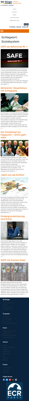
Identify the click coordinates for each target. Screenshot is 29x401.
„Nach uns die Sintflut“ (13, 175)
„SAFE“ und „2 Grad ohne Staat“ (10, 323)
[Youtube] (10, 380)
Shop (4, 355)
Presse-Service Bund (14, 17)
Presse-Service (6, 369)
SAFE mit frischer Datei (13, 260)
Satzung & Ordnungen (8, 337)
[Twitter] (27, 24)
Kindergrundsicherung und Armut (13, 217)
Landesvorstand (6, 333)
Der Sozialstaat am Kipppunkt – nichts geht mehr (13, 135)
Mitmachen (14, 11)
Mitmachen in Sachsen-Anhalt (9, 335)
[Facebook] (25, 24)
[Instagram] (13, 380)
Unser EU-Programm (7, 319)
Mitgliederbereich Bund (14, 20)
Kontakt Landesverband (8, 302)
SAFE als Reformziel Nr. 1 (14, 46)
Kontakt (4, 345)
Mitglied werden (6, 351)
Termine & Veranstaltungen (9, 347)
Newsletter (5, 349)
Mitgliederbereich (6, 353)
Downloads (5, 360)
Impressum (5, 304)
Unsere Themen (6, 321)
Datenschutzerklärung (8, 307)
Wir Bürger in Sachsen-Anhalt (9, 331)
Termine (14, 9)
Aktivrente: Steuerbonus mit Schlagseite (14, 89)
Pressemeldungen (7, 367)
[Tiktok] (16, 380)
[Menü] (1, 31)
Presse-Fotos (6, 372)
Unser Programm (6, 316)
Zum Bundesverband (7, 309)
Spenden (14, 14)
